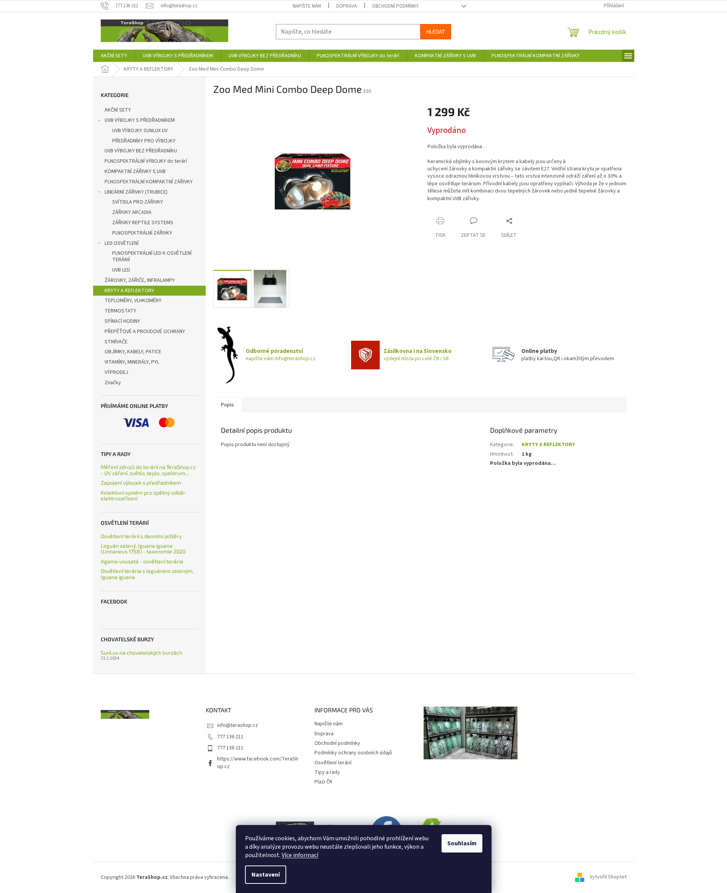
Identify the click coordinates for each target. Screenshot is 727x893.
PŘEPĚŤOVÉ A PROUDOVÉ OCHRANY (145, 331)
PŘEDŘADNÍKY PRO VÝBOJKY (144, 141)
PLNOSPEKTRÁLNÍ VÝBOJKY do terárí (146, 161)
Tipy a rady (327, 772)
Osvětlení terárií (332, 763)
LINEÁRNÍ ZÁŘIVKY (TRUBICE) (136, 192)
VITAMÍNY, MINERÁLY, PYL (132, 362)
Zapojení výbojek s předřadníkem (141, 482)
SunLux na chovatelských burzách (141, 652)
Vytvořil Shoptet (608, 877)
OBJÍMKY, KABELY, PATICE (133, 352)
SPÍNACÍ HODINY (122, 321)
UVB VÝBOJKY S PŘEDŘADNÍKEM (140, 120)
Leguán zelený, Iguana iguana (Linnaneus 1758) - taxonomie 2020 (143, 549)
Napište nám (307, 6)
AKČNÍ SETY (118, 110)
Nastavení (265, 874)
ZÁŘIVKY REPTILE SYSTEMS (142, 222)
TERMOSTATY (120, 311)
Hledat (435, 31)
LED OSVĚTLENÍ (122, 243)
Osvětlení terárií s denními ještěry (141, 536)
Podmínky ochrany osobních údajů (353, 753)
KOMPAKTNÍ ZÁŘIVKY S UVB (135, 171)
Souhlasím (462, 843)
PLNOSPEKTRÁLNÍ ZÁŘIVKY (142, 233)
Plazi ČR (323, 782)
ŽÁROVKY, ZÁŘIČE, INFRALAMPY (140, 280)
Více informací (300, 855)
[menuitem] (114, 56)
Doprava (346, 6)
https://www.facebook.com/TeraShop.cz (257, 762)
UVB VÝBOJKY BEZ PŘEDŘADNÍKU (141, 151)
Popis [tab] (227, 405)
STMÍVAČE (116, 342)
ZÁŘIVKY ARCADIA (132, 212)
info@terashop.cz (237, 725)
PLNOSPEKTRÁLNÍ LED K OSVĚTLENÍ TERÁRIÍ (152, 256)
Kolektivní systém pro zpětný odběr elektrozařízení (143, 496)
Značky (113, 383)
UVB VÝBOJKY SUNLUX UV (140, 130)
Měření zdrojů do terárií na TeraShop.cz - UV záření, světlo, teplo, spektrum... (148, 470)
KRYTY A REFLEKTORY (129, 290)
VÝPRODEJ (116, 372)
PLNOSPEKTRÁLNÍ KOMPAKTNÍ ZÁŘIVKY (149, 182)
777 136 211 (230, 737)
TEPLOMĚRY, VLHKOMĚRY (133, 300)
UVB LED (121, 270)
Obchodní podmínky (395, 6)
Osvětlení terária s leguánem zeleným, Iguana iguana (147, 574)
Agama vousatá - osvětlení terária (142, 561)
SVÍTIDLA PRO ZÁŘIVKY (137, 202)
